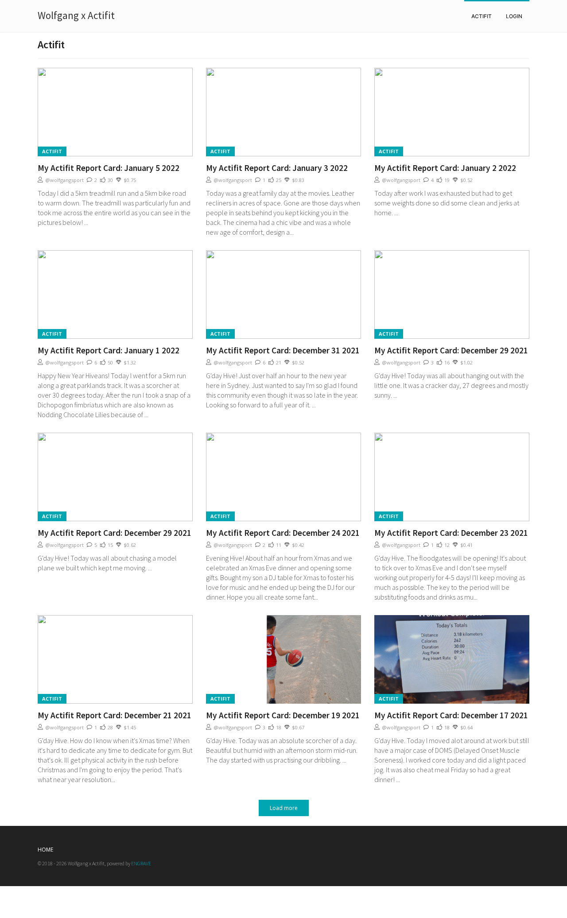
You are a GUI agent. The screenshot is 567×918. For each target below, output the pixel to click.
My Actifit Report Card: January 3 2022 (277, 168)
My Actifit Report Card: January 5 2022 (108, 168)
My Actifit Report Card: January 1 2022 (108, 350)
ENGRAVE (141, 863)
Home (45, 849)
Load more (284, 808)
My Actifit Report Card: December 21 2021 (114, 715)
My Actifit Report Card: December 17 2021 (451, 715)
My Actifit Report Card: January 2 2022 (445, 168)
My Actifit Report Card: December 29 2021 (451, 350)
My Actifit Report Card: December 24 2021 (283, 532)
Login (514, 16)
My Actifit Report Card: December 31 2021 (283, 350)
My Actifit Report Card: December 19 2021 (283, 715)
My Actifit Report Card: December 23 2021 (451, 532)
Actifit (481, 16)
